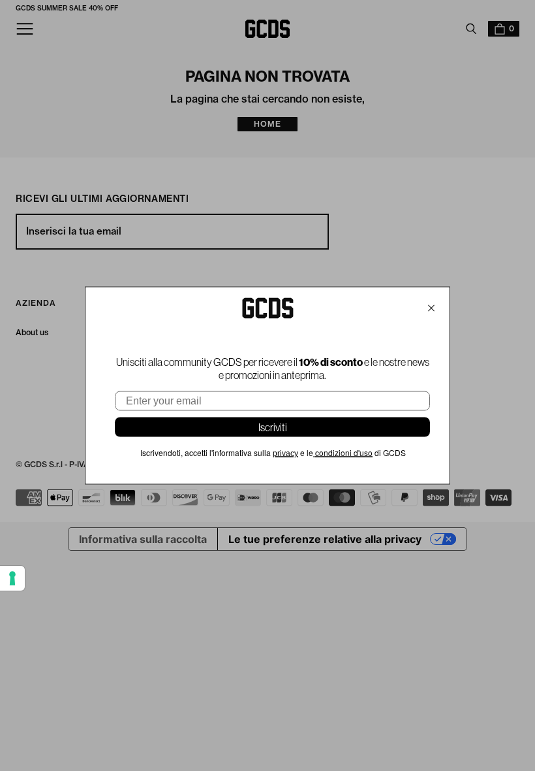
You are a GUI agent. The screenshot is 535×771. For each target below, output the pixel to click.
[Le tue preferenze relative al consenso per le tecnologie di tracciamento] (12, 578)
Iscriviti (272, 427)
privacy (285, 453)
